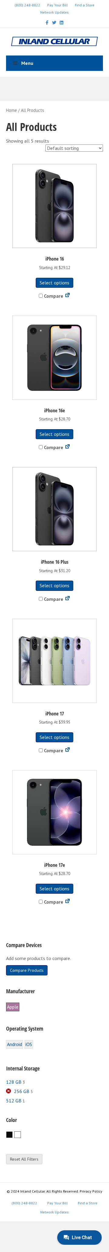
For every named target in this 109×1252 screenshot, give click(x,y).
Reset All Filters (24, 1159)
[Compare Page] (67, 296)
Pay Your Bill (57, 5)
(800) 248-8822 (27, 5)
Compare (53, 296)
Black (12, 1135)
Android (14, 1044)
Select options (54, 283)
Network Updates (54, 12)
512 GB (13, 1101)
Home (11, 110)
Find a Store (84, 5)
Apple (12, 1007)
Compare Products (27, 970)
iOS (28, 1044)
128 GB (13, 1082)
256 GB (21, 1091)
